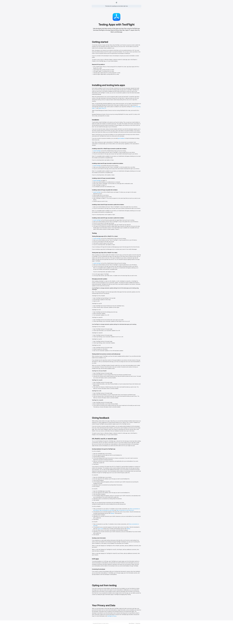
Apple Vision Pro (102, 108)
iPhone (133, 106)
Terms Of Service (131, 623)
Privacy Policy (138, 623)
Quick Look (100, 528)
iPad (137, 106)
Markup (112, 513)
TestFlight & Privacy (111, 616)
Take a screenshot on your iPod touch (125, 510)
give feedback (121, 138)
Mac (140, 106)
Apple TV (94, 108)
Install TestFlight (97, 150)
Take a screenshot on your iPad (106, 510)
